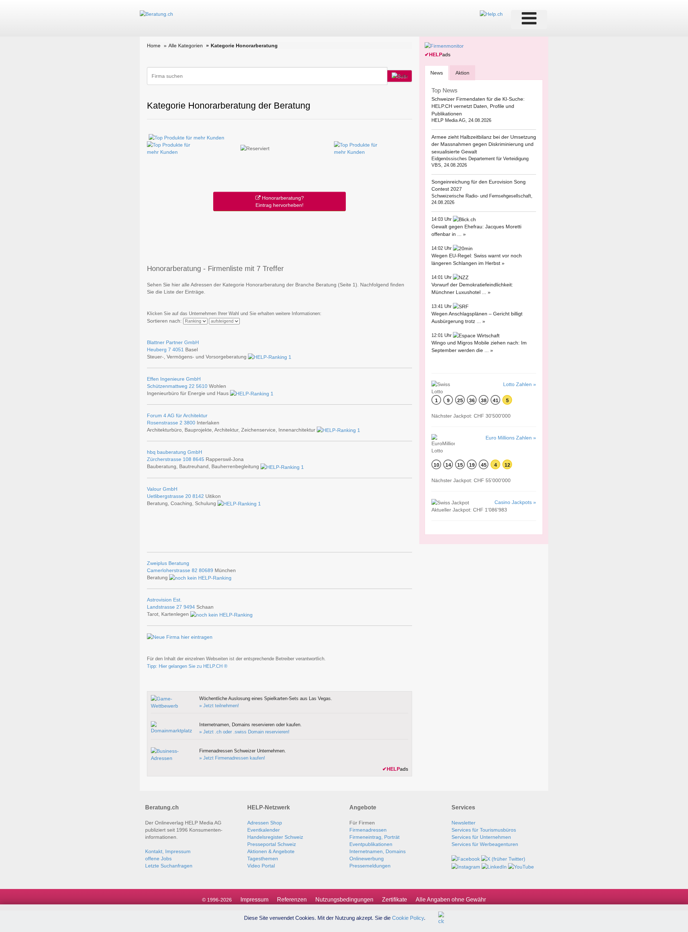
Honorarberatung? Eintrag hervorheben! (279, 201)
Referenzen (292, 900)
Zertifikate (394, 900)
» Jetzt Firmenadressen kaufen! (232, 758)
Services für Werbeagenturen (485, 844)
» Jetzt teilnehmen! (219, 705)
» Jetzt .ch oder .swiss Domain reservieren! (244, 731)
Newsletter (464, 823)
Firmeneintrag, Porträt (374, 837)
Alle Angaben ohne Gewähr (451, 900)
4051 (178, 349)
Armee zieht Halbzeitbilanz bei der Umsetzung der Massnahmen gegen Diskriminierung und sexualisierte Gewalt (483, 144)
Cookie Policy (408, 917)
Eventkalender (263, 830)
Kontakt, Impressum (168, 851)
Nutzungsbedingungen (344, 900)
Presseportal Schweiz (271, 844)
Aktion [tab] (462, 73)
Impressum (254, 900)
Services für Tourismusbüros (484, 830)
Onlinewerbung (366, 858)
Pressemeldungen (370, 866)
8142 (198, 496)
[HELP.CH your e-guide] (491, 13)
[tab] (437, 72)
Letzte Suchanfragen (168, 866)
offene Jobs (158, 858)
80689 (206, 570)
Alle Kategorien (185, 45)
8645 (198, 459)
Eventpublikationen (370, 844)
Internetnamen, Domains (377, 851)
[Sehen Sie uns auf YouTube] (521, 866)
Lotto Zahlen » (519, 384)
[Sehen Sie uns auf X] (503, 858)
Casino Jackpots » (515, 502)
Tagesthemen (262, 858)
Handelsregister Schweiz (275, 837)
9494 (189, 607)
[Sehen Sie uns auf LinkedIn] (494, 866)
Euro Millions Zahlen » (511, 438)
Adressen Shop (264, 823)
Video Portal (261, 866)
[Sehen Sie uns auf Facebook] (466, 858)
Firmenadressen (368, 830)
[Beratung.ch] (156, 13)
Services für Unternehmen (481, 837)
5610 (201, 386)
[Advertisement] (279, 236)
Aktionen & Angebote (271, 851)
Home (154, 45)
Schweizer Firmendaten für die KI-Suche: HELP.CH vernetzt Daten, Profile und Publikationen (478, 106)
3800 (189, 422)
